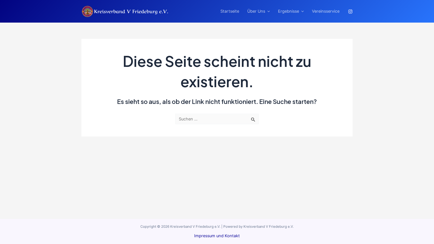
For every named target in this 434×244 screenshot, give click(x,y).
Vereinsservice (326, 11)
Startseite (229, 11)
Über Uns (256, 11)
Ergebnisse (288, 11)
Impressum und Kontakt (217, 235)
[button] (267, 11)
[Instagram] (350, 11)
